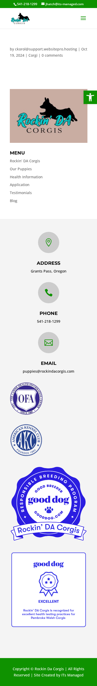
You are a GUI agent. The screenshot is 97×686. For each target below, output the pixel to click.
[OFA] (26, 413)
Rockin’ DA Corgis (25, 160)
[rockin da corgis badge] (48, 540)
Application (19, 184)
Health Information (26, 176)
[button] (90, 97)
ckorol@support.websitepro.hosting (46, 49)
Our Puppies (21, 168)
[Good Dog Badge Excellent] (48, 627)
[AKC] (26, 455)
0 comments (52, 55)
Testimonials (21, 192)
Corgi (33, 55)
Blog (13, 200)
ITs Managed (72, 675)
